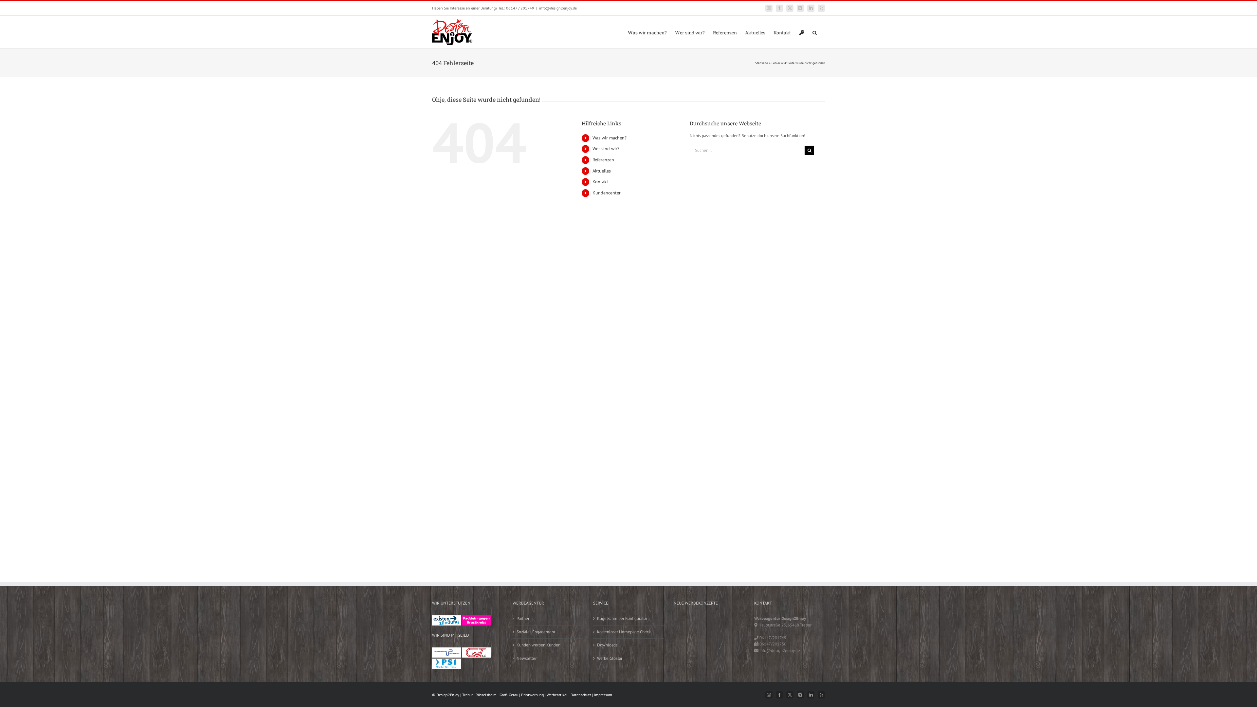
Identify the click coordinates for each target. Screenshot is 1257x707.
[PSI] (446, 661)
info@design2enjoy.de (558, 8)
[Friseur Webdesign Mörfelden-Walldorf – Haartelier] (725, 649)
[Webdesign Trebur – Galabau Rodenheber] (704, 622)
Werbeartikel (557, 694)
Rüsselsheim (486, 694)
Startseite (761, 63)
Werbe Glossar (609, 658)
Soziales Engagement (536, 632)
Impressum (603, 694)
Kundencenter (606, 193)
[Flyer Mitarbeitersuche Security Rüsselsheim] (683, 635)
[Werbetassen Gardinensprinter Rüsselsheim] (683, 622)
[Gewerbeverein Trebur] (476, 650)
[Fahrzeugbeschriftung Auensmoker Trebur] (725, 622)
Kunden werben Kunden (538, 645)
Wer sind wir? (605, 149)
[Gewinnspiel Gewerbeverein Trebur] (704, 649)
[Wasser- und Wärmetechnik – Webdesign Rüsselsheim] (683, 649)
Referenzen (603, 160)
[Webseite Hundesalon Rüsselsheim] (725, 635)
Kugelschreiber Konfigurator (622, 618)
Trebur (467, 694)
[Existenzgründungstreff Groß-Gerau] (446, 618)
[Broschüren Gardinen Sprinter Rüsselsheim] (704, 635)
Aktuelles (601, 171)
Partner (523, 618)
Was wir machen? (609, 138)
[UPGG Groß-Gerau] (446, 650)
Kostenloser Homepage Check (624, 632)
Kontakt (600, 182)
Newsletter (527, 658)
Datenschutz (581, 694)
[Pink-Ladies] (476, 618)
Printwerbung (532, 694)
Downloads (607, 645)
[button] (814, 32)
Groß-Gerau (509, 694)
